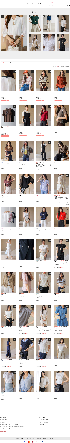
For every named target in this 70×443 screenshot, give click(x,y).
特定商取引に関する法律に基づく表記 (42, 438)
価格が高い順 (67, 66)
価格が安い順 (62, 66)
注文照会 (67, 214)
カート (67, 218)
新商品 (58, 66)
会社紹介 (17, 438)
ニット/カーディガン (10, 62)
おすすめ (54, 66)
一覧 (3, 62)
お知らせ (67, 207)
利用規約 (22, 438)
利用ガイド (52, 438)
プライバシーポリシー (30, 438)
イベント (67, 211)
